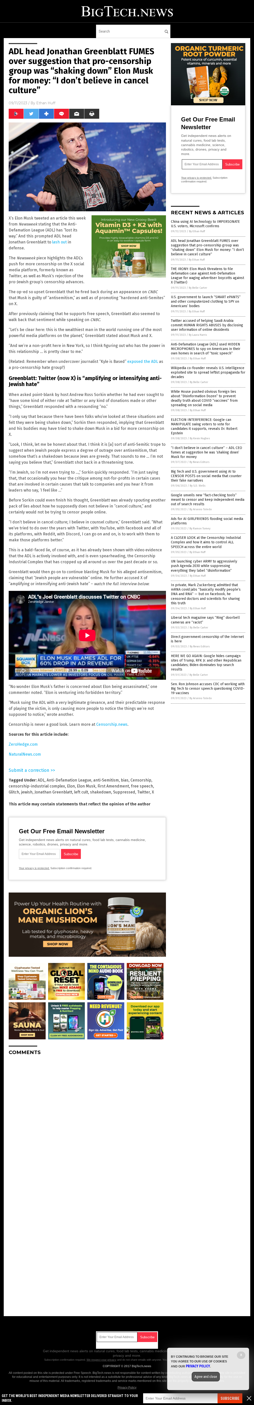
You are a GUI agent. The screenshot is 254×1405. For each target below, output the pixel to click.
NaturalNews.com (25, 754)
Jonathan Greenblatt (53, 792)
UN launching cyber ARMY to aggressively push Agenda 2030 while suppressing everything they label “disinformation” (204, 565)
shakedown (100, 792)
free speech (142, 786)
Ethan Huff (45, 103)
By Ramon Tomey (200, 528)
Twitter (143, 792)
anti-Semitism (106, 780)
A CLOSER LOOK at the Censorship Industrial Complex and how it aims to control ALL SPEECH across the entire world (206, 542)
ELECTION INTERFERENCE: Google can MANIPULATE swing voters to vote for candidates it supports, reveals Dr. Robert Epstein (204, 427)
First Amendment (113, 786)
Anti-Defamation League (69, 780)
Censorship (140, 780)
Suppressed (124, 792)
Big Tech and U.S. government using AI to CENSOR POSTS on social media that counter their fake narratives (206, 476)
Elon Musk (86, 786)
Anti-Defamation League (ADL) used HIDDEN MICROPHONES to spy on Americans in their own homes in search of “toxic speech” (205, 348)
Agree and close (205, 1377)
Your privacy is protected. (34, 868)
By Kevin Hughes (200, 438)
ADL (41, 780)
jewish (26, 792)
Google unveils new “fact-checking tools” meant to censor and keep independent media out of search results (207, 499)
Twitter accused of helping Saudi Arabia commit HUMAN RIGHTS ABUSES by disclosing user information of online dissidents (207, 325)
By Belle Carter (198, 287)
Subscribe (230, 1398)
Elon (71, 786)
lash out (59, 242)
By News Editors (199, 462)
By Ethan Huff (197, 231)
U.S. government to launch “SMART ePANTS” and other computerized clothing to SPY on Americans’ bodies (206, 301)
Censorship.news (111, 724)
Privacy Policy (127, 1387)
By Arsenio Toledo (201, 509)
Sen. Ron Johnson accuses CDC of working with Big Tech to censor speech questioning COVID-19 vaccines (208, 688)
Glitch (14, 792)
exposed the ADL (142, 361)
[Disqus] (87, 1121)
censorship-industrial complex (37, 786)
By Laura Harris (198, 335)
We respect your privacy (101, 1359)
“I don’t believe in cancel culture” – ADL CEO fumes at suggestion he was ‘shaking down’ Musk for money (206, 452)
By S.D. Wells (197, 485)
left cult (81, 792)
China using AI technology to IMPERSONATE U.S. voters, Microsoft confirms (205, 224)
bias (124, 780)
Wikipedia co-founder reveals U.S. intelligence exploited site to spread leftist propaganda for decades (208, 372)
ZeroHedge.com (23, 744)
